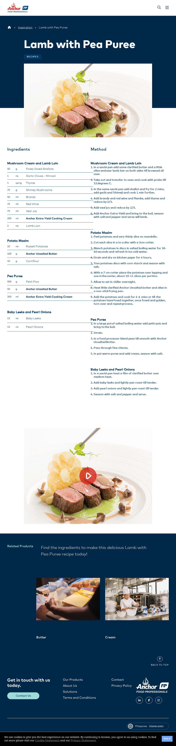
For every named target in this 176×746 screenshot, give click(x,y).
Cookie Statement (47, 740)
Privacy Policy (121, 685)
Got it (167, 739)
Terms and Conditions (79, 697)
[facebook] (149, 700)
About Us (70, 685)
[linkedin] (139, 700)
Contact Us (23, 695)
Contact (117, 679)
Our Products (73, 679)
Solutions (70, 691)
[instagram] (158, 700)
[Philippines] (9, 27)
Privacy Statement (83, 740)
